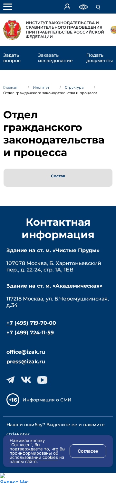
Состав (58, 175)
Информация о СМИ (47, 400)
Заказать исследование (55, 58)
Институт (41, 87)
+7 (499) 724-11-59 (30, 333)
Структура (74, 87)
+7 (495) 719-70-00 (31, 323)
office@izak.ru (25, 352)
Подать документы (99, 58)
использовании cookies (34, 457)
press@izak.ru (25, 362)
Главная (10, 87)
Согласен (88, 451)
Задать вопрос (12, 58)
